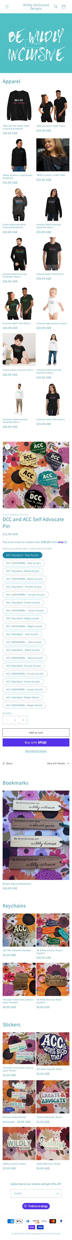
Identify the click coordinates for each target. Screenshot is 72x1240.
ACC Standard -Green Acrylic (23, 681)
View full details (56, 763)
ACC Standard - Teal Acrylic (22, 634)
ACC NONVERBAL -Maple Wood (24, 705)
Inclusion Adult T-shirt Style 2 (17, 323)
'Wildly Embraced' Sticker (48, 1163)
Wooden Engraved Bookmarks (17, 883)
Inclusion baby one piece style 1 (51, 323)
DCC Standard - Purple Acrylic (24, 586)
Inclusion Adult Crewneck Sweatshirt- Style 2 (15, 275)
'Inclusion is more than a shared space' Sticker (18, 1069)
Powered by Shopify (51, 1233)
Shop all (36, 43)
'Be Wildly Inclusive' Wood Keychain (49, 1001)
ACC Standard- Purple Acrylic (23, 665)
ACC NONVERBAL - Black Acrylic (24, 657)
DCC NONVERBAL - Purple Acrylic (25, 594)
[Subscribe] (57, 1193)
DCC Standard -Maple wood (22, 618)
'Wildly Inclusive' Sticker (14, 1163)
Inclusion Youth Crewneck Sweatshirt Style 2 (15, 420)
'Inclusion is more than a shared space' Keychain (18, 1001)
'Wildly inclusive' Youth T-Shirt (50, 175)
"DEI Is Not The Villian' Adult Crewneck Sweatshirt (16, 127)
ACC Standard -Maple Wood (22, 697)
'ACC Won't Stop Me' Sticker (49, 1069)
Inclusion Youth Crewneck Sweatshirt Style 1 (48, 371)
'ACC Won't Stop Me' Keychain (17, 950)
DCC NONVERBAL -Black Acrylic (24, 578)
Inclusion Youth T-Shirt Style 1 (50, 419)
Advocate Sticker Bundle (14, 1117)
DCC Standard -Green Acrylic (23, 602)
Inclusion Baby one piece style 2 (18, 370)
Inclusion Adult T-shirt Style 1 (50, 274)
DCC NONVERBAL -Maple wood (24, 626)
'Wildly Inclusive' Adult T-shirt (50, 125)
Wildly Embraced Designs (30, 1233)
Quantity (7, 713)
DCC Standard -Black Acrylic (22, 571)
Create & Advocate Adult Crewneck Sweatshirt (14, 226)
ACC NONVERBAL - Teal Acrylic (24, 642)
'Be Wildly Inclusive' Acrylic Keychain (49, 951)
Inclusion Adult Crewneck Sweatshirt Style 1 (48, 226)
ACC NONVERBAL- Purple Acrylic (25, 673)
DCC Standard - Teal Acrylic (22, 555)
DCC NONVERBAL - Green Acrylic (25, 610)
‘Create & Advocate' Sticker (49, 1117)
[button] (7, 7)
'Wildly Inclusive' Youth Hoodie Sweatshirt (17, 176)
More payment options (36, 750)
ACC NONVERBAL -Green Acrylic (24, 689)
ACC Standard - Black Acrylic (23, 650)
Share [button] (9, 763)
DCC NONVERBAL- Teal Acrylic (23, 563)
